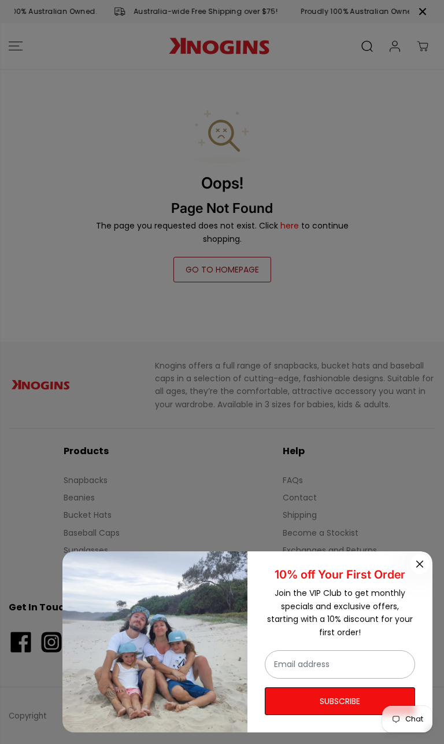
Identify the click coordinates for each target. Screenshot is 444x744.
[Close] (419, 564)
